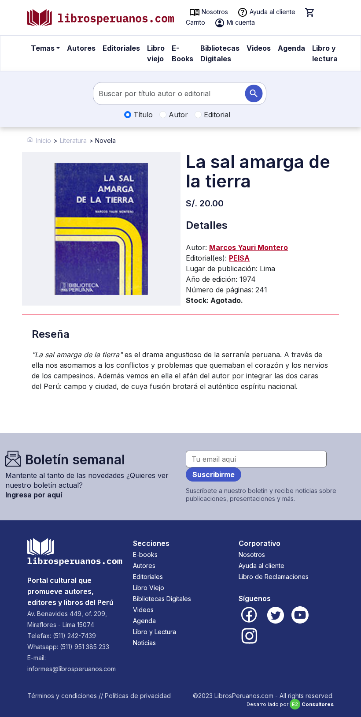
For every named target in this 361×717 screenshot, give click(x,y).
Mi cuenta (240, 22)
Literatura (73, 140)
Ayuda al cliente (271, 11)
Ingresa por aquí (33, 494)
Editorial (216, 114)
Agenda (291, 48)
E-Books (182, 53)
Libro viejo (156, 53)
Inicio (43, 140)
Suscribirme (213, 474)
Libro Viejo (148, 587)
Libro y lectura (325, 53)
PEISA (239, 258)
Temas (43, 48)
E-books (145, 554)
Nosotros (214, 11)
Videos (259, 48)
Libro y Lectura (154, 631)
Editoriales (121, 48)
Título (142, 114)
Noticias (144, 642)
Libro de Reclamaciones (274, 576)
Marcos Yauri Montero (248, 247)
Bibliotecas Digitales (219, 53)
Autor (177, 114)
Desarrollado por (290, 704)
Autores (81, 48)
